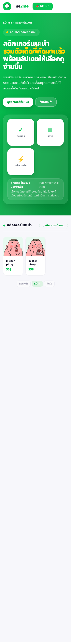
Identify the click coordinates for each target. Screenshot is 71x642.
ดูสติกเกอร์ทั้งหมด (18, 102)
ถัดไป (49, 283)
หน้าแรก (7, 23)
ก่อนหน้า (23, 283)
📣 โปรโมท (42, 6)
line (21, 6)
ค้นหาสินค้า (45, 102)
